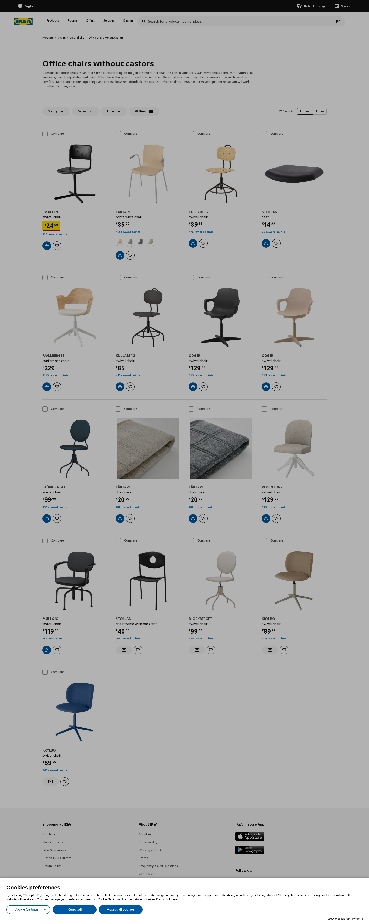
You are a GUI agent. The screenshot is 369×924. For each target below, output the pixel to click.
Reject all (74, 909)
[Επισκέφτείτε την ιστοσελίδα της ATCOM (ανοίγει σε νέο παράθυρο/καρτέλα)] (345, 919)
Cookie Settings (26, 909)
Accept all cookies (121, 909)
